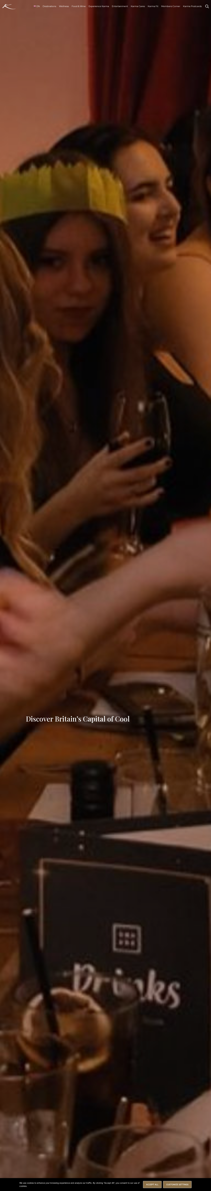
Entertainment (120, 6)
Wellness (64, 6)
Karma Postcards (192, 6)
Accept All (152, 1184)
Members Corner (170, 6)
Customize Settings (177, 1184)
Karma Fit (153, 6)
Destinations (49, 6)
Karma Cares (138, 6)
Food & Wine (79, 6)
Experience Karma (99, 6)
